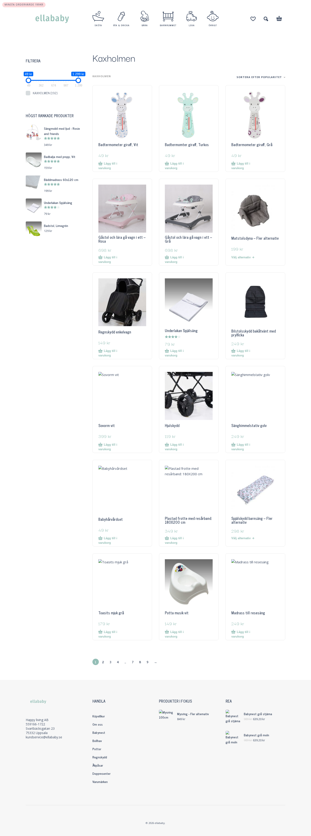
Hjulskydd (172, 425)
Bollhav (97, 740)
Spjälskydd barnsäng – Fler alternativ (252, 520)
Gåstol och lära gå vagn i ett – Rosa (121, 239)
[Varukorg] (279, 19)
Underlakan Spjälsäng (181, 330)
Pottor (96, 748)
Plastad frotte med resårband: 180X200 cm (188, 520)
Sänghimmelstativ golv (249, 425)
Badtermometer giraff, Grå (251, 144)
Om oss (97, 724)
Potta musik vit (177, 613)
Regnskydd (99, 757)
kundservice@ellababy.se (44, 737)
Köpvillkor (98, 716)
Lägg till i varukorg (107, 166)
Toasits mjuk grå (111, 613)
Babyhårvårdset (110, 519)
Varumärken (100, 781)
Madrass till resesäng (248, 613)
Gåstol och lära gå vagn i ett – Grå (188, 239)
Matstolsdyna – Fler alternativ (255, 238)
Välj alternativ (241, 257)
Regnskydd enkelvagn (114, 332)
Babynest (98, 732)
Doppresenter (101, 773)
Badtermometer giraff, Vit (118, 144)
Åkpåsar (97, 765)
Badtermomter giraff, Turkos (187, 144)
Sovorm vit (106, 425)
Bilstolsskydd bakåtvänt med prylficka (253, 333)
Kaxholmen (45, 92)
